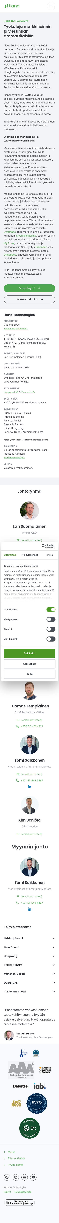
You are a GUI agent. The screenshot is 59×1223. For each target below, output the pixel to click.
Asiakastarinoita (27, 299)
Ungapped (10, 254)
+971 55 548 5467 (31, 780)
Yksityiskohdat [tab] (29, 554)
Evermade (10, 231)
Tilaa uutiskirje (16, 1158)
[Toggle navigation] (51, 6)
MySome (9, 243)
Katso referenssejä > (14, 457)
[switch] (50, 619)
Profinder (41, 247)
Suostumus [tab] (10, 554)
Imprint (7, 1192)
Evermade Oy (28, 392)
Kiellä (29, 674)
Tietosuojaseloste (22, 1192)
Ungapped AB (11, 392)
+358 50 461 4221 (31, 726)
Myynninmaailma (26, 235)
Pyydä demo (15, 1164)
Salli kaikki (29, 653)
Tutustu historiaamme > (16, 328)
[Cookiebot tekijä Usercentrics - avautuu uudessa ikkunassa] (42, 546)
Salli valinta (29, 663)
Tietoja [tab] (49, 554)
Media (11, 1152)
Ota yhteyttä (27, 288)
